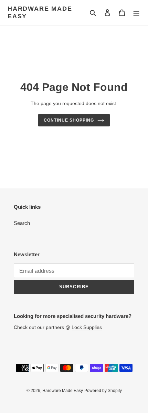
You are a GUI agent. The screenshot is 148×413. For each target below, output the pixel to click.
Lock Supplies (87, 327)
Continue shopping (69, 120)
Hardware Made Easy (40, 12)
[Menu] (136, 12)
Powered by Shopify (103, 390)
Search (22, 223)
